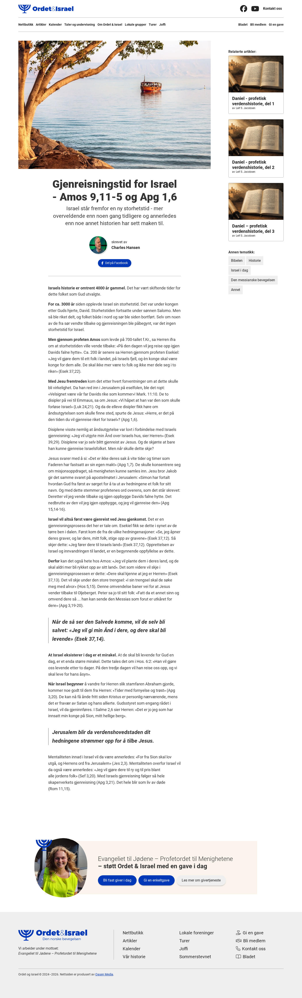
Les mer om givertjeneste (201, 880)
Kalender (55, 24)
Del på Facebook (114, 263)
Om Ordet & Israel (109, 24)
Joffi (162, 24)
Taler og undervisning (79, 24)
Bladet (243, 24)
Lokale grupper (135, 24)
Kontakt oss (272, 8)
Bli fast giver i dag (117, 880)
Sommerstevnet (195, 956)
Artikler (41, 24)
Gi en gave (276, 24)
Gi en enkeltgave (156, 880)
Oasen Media (104, 974)
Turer (153, 24)
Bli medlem (258, 24)
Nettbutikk (25, 24)
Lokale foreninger (196, 932)
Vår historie (134, 956)
